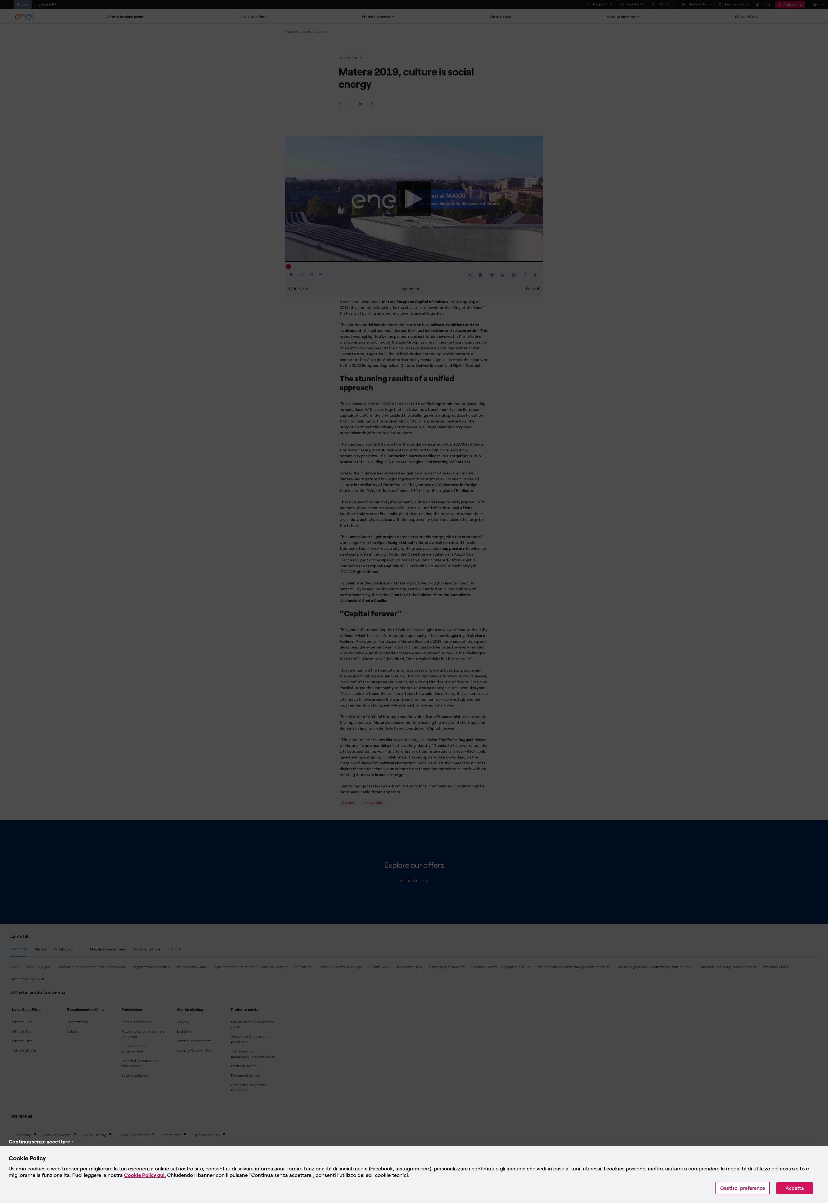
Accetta (795, 1188)
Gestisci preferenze (742, 1188)
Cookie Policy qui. (145, 1175)
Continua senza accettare (39, 1142)
